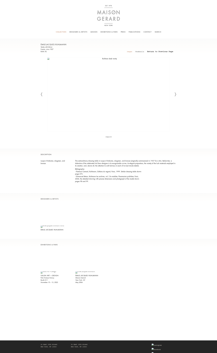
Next (175, 94)
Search (158, 32)
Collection (61, 32)
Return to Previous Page (160, 52)
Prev (42, 94)
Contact (148, 32)
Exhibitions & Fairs (109, 32)
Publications (134, 32)
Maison (94, 32)
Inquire (108, 137)
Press (123, 32)
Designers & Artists (78, 32)
